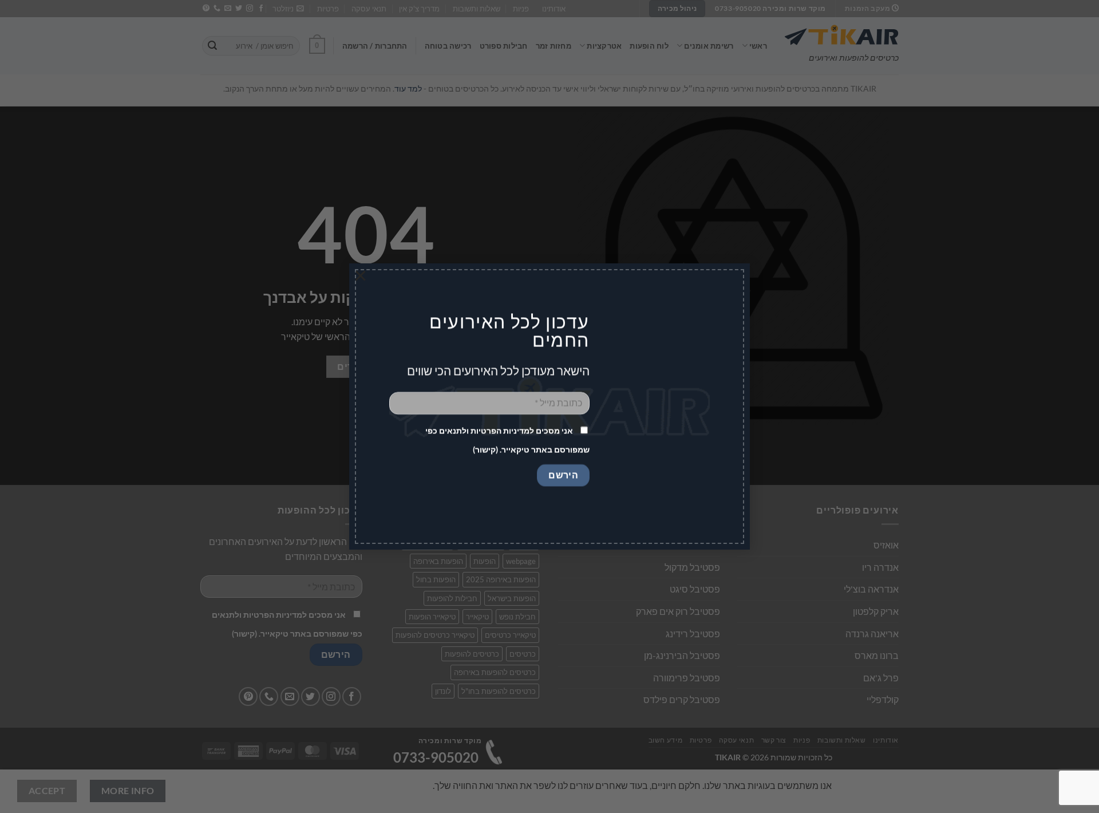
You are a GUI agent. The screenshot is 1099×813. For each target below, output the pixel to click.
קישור (485, 450)
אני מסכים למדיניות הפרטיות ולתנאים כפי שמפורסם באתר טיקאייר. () (507, 440)
